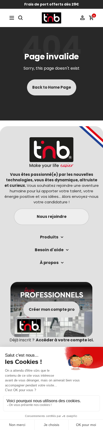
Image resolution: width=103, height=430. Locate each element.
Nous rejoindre (51, 216)
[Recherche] (20, 18)
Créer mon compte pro (51, 309)
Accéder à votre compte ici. (65, 340)
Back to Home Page (51, 87)
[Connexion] (82, 18)
